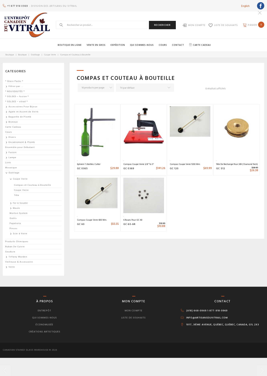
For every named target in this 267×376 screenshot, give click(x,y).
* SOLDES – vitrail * (16, 101)
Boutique (9, 54)
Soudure (10, 251)
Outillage (35, 54)
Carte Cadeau (13, 127)
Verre (12, 267)
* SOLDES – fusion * (17, 96)
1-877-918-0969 (217, 310)
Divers (12, 137)
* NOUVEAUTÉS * (15, 91)
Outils (13, 218)
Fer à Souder (20, 203)
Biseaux (13, 121)
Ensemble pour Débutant (20, 147)
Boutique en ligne (70, 45)
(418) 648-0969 (196, 310)
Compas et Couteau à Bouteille (32, 185)
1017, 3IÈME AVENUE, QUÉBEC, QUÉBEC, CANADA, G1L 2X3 (222, 324)
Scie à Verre (20, 233)
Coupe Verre (50, 54)
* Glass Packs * (14, 81)
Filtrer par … (16, 86)
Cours (163, 45)
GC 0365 (82, 168)
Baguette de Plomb (20, 116)
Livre (8, 162)
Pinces (13, 228)
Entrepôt (44, 310)
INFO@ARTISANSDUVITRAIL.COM (207, 318)
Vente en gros (96, 45)
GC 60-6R (129, 224)
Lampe (13, 157)
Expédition (118, 45)
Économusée (44, 324)
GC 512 (220, 168)
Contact (178, 45)
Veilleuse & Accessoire (19, 261)
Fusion (13, 152)
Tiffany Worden (18, 256)
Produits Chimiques (16, 241)
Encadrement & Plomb (22, 142)
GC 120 (174, 168)
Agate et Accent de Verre (24, 111)
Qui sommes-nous (142, 45)
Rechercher (162, 25)
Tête (16, 195)
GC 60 (81, 224)
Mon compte (196, 25)
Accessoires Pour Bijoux (23, 106)
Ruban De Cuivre (15, 246)
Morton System (19, 213)
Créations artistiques (44, 332)
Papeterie (15, 223)
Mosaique (11, 167)
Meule (16, 208)
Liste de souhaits (226, 25)
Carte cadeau (202, 45)
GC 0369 (128, 168)
